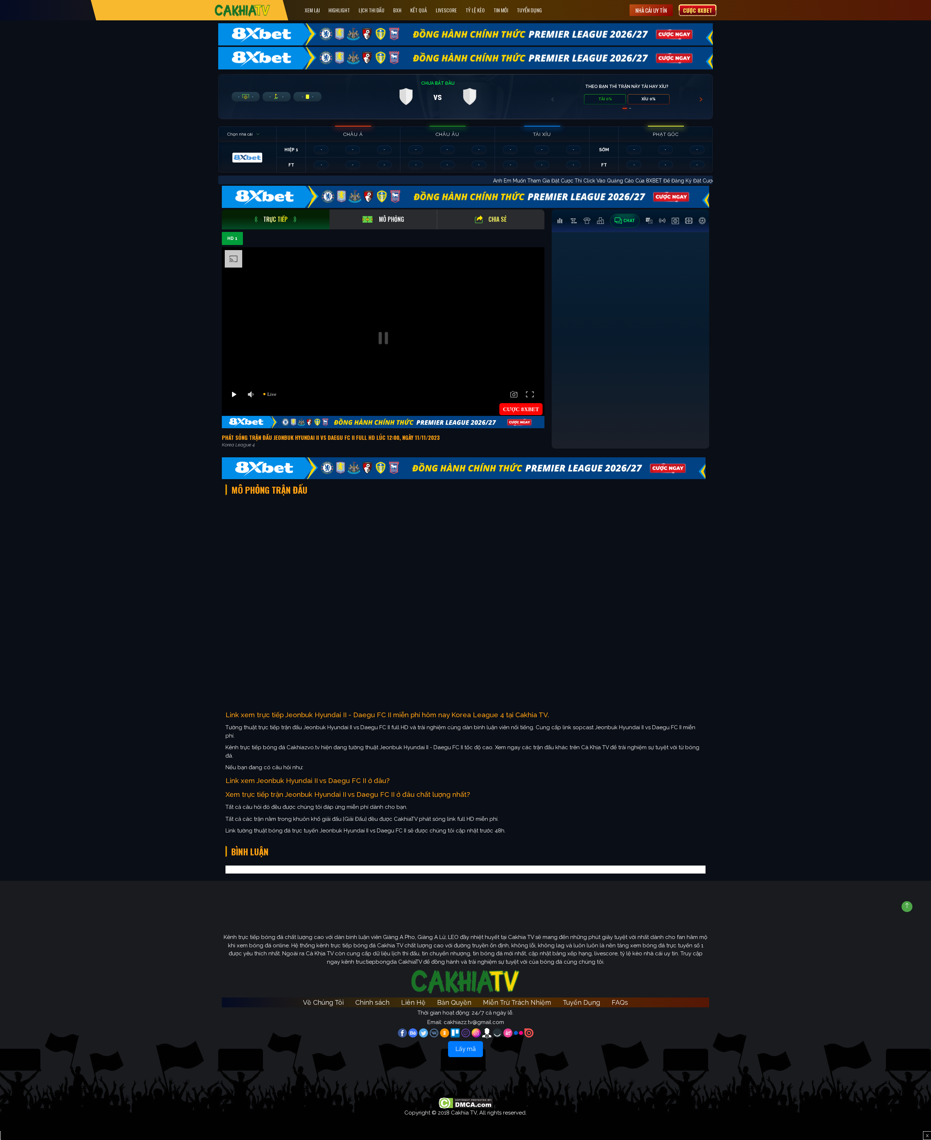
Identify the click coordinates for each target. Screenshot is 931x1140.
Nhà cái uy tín (651, 10)
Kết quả (418, 10)
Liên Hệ (413, 1002)
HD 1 (232, 238)
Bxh (397, 10)
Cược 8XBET (697, 10)
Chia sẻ (497, 219)
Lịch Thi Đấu (371, 10)
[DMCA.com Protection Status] (466, 1102)
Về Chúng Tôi (323, 1002)
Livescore (446, 10)
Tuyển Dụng (529, 10)
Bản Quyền (454, 1002)
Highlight (339, 10)
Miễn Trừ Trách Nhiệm (517, 1002)
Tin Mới (501, 10)
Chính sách (372, 1002)
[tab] (275, 219)
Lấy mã (465, 1048)
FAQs (620, 1002)
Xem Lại (312, 10)
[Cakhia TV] (242, 10)
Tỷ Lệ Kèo (475, 10)
